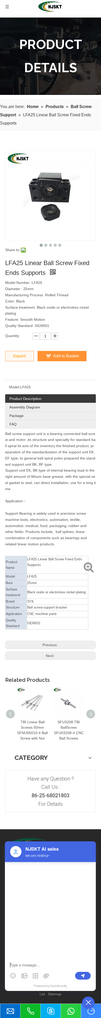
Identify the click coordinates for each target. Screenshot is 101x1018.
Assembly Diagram (24, 407)
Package (16, 416)
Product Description (25, 399)
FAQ (13, 424)
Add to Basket (66, 356)
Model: (14, 387)
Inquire (19, 356)
